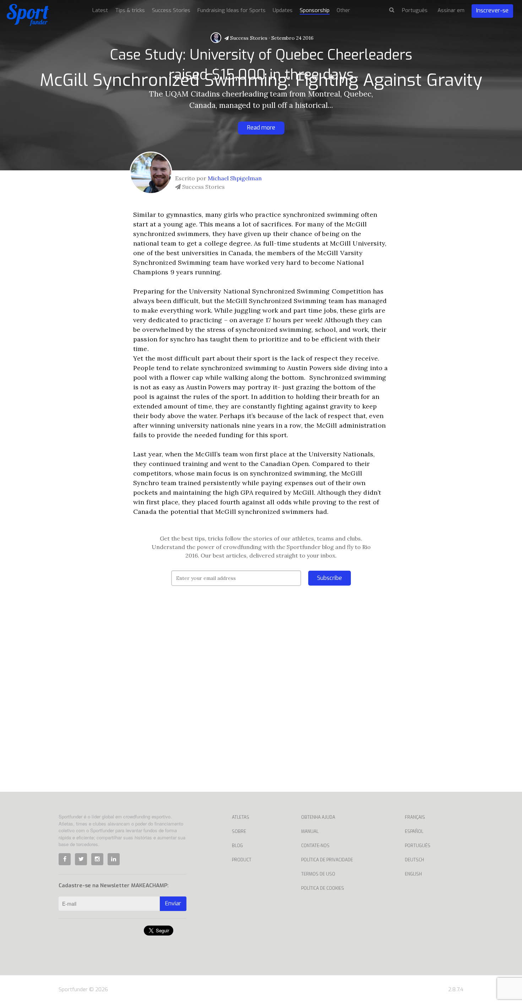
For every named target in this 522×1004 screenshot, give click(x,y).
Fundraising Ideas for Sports (231, 10)
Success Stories (248, 38)
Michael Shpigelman (235, 178)
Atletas (240, 817)
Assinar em (450, 10)
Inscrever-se (492, 10)
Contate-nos (315, 846)
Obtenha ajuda (318, 817)
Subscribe (329, 578)
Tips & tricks (130, 10)
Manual (310, 831)
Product (241, 860)
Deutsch (414, 860)
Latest (100, 10)
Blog (237, 846)
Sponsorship (315, 10)
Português (417, 846)
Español (414, 831)
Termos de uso (318, 874)
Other (343, 10)
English (413, 874)
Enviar (173, 903)
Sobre (239, 831)
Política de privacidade (327, 860)
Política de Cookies (322, 888)
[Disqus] (261, 699)
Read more (261, 127)
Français (415, 817)
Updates (283, 10)
